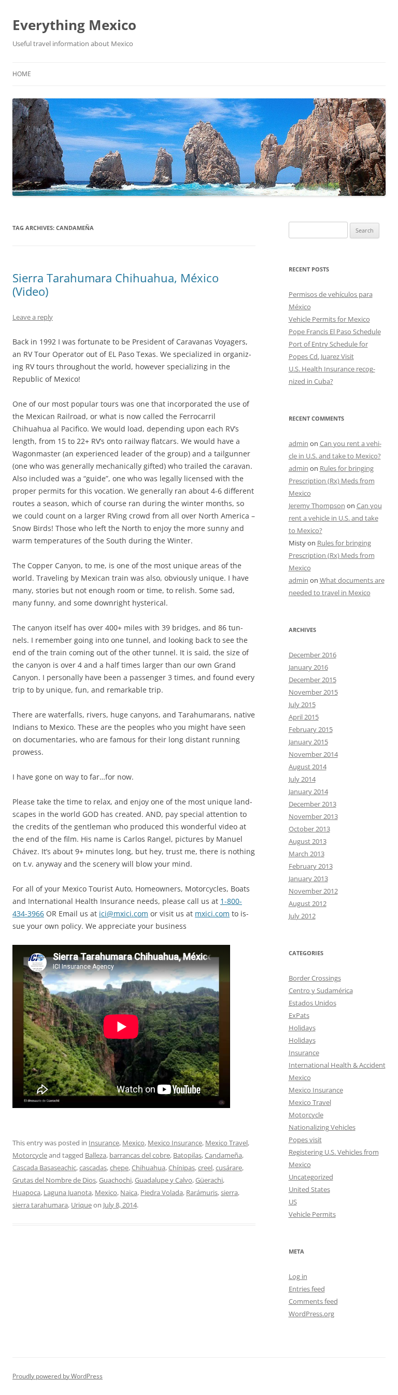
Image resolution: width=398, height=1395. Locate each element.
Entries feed (307, 1288)
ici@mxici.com (123, 913)
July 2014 (302, 779)
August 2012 (307, 903)
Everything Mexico (74, 25)
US (293, 1201)
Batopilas (187, 1155)
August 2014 (307, 766)
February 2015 (311, 729)
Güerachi (209, 1180)
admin (298, 443)
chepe (119, 1167)
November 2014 (313, 754)
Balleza (95, 1155)
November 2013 (313, 816)
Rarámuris (202, 1192)
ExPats (299, 1015)
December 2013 (312, 804)
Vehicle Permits (312, 1214)
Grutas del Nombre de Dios (54, 1180)
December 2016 (312, 654)
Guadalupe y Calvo (163, 1180)
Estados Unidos (312, 1003)
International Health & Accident (337, 1065)
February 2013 (311, 866)
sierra (229, 1192)
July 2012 (302, 916)
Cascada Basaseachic (44, 1167)
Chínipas (181, 1167)
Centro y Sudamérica (321, 990)
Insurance (104, 1142)
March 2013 (306, 853)
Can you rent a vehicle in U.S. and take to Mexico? (335, 518)
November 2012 (313, 891)
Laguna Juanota (68, 1192)
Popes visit (305, 1139)
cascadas (93, 1167)
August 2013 (307, 841)
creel (205, 1167)
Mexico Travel (226, 1142)
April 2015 (304, 717)
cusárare (229, 1167)
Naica (128, 1192)
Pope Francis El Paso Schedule (335, 331)
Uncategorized (311, 1177)
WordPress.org (311, 1313)
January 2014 (308, 791)
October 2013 (309, 828)
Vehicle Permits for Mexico (329, 319)
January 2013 (308, 878)
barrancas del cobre (139, 1155)
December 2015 (312, 679)
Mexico (133, 1142)
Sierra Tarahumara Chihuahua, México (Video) (115, 284)
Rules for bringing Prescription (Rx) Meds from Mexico (332, 481)
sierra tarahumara (40, 1205)
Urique (81, 1205)
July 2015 (302, 704)
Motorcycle (29, 1155)
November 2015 (313, 692)
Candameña (223, 1155)
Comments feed (313, 1301)
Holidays (302, 1027)
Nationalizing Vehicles (322, 1127)
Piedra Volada (161, 1192)
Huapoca (26, 1192)
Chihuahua (148, 1167)
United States (309, 1189)
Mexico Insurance (175, 1142)
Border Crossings (315, 978)
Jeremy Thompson (317, 505)
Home (21, 73)
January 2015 (308, 741)
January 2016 (308, 667)
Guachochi (115, 1180)
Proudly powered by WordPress (57, 1376)
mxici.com (212, 913)
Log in (298, 1276)
